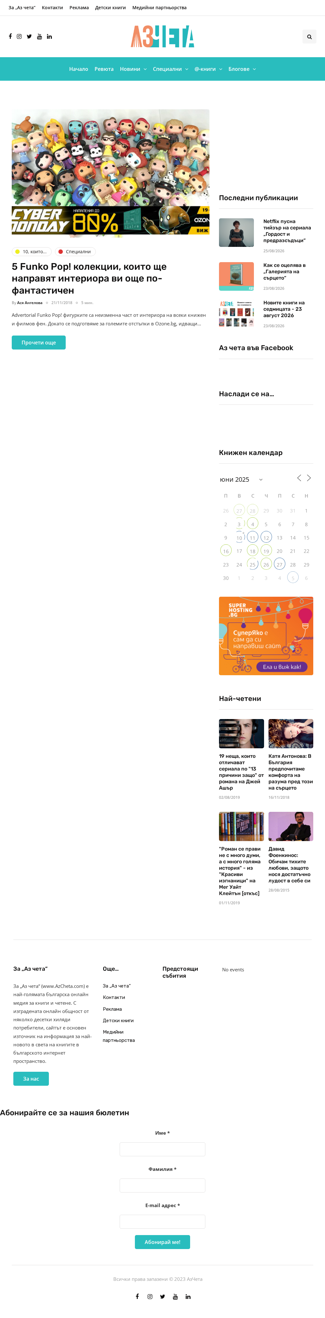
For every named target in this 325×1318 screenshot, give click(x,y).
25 (252, 564)
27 (239, 511)
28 (252, 511)
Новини (130, 68)
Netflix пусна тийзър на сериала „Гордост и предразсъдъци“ (287, 230)
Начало (78, 68)
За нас (31, 1078)
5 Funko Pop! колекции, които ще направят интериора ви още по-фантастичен (89, 278)
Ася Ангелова (30, 302)
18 (252, 551)
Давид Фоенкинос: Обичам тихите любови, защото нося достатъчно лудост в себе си (289, 865)
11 (252, 538)
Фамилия (162, 1169)
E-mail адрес (162, 1205)
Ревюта (104, 68)
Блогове (239, 68)
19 (266, 551)
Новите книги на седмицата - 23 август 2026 (284, 309)
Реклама (79, 7)
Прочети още (39, 342)
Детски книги (110, 7)
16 (226, 551)
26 (266, 564)
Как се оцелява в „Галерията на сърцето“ (284, 271)
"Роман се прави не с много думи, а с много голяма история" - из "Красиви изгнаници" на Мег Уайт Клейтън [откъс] (240, 871)
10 (239, 538)
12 (266, 538)
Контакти (52, 7)
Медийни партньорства (159, 7)
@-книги (205, 68)
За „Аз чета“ (22, 7)
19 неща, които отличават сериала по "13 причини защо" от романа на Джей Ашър (241, 772)
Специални (167, 68)
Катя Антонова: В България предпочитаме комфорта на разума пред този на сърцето (291, 772)
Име (162, 1133)
